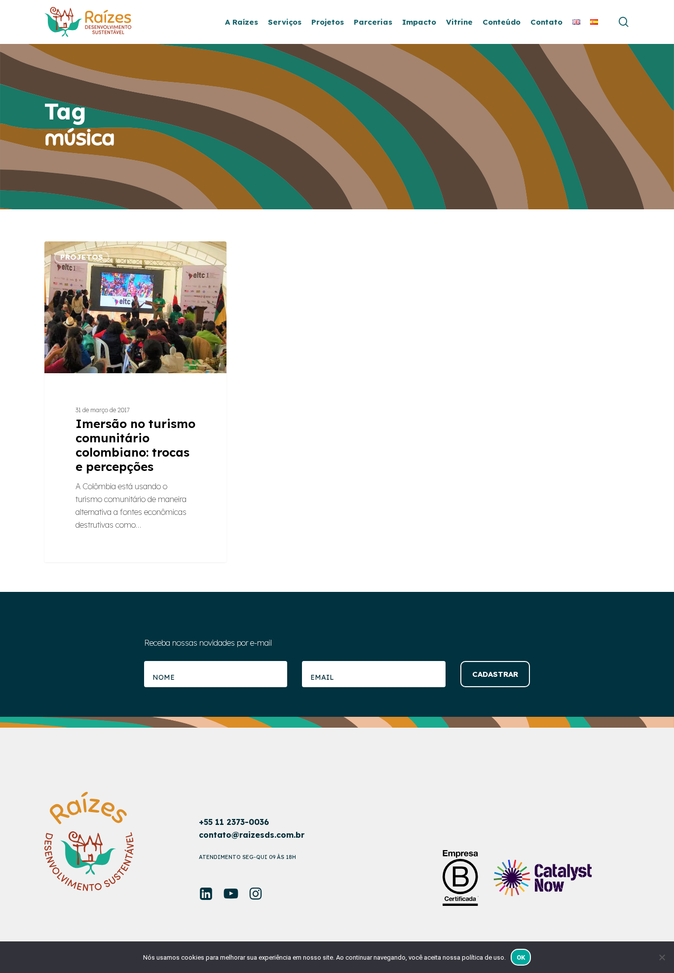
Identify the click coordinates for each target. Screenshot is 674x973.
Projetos (81, 257)
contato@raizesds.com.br (251, 835)
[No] (662, 957)
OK (521, 957)
